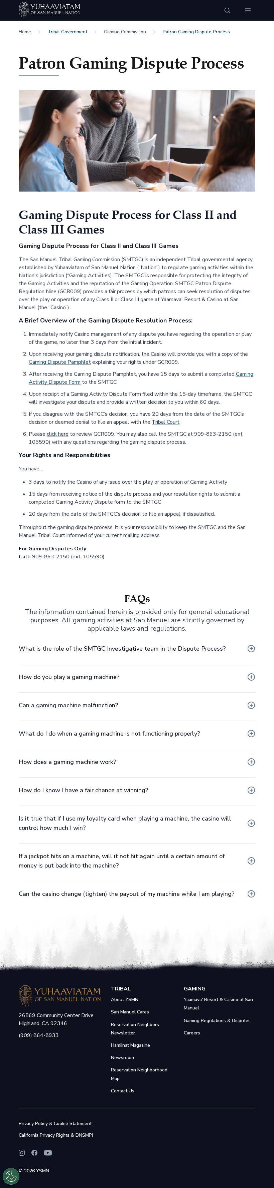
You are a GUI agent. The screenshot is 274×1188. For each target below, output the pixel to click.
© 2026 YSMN (34, 1171)
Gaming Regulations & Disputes (217, 1020)
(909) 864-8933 (39, 1035)
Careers (192, 1033)
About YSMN (124, 999)
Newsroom (122, 1057)
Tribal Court (165, 422)
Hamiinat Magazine (130, 1045)
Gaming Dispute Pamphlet (60, 362)
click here (57, 434)
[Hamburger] (248, 10)
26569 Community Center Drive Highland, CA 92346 (56, 1019)
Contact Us (122, 1091)
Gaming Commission (125, 32)
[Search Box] (227, 10)
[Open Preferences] (11, 1176)
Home (25, 32)
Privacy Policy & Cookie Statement (55, 1123)
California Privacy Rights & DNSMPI (56, 1135)
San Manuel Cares (130, 1012)
